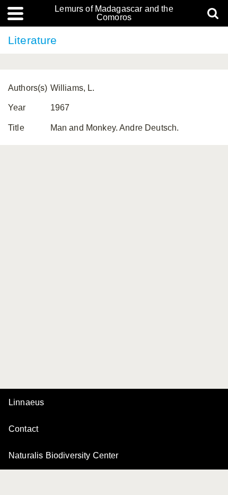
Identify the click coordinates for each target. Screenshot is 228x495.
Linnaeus (26, 402)
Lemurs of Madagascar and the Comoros (114, 13)
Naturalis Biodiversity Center (63, 455)
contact (23, 428)
